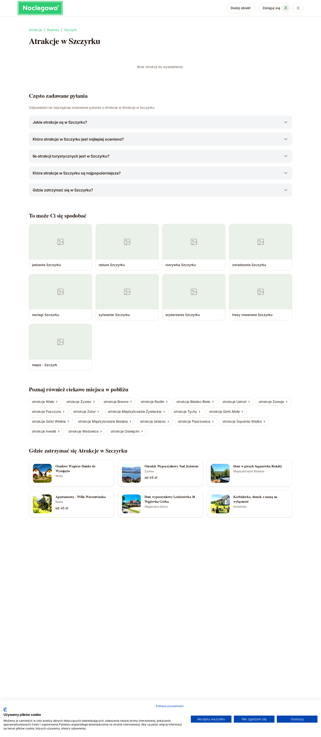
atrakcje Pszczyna (46, 411)
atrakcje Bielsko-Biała (193, 402)
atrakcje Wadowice (83, 431)
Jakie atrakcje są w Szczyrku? (60, 122)
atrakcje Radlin (152, 402)
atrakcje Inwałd (44, 431)
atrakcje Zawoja (271, 402)
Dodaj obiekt (241, 8)
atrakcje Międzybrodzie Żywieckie (134, 411)
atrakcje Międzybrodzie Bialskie (103, 421)
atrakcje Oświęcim (125, 431)
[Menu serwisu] (298, 8)
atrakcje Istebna (153, 421)
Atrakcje (35, 30)
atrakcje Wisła (43, 402)
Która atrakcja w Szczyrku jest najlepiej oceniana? (78, 139)
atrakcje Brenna (116, 402)
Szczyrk (70, 30)
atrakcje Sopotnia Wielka (242, 421)
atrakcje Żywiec (79, 402)
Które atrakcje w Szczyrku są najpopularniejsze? (77, 173)
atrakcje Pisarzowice (194, 421)
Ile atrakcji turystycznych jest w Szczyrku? (71, 156)
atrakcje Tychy (185, 411)
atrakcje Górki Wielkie (49, 421)
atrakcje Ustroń (235, 402)
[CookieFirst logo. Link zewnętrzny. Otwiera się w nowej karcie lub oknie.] (5, 710)
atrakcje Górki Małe (224, 411)
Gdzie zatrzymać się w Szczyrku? (63, 190)
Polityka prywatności (170, 706)
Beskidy (53, 30)
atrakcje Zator (84, 411)
